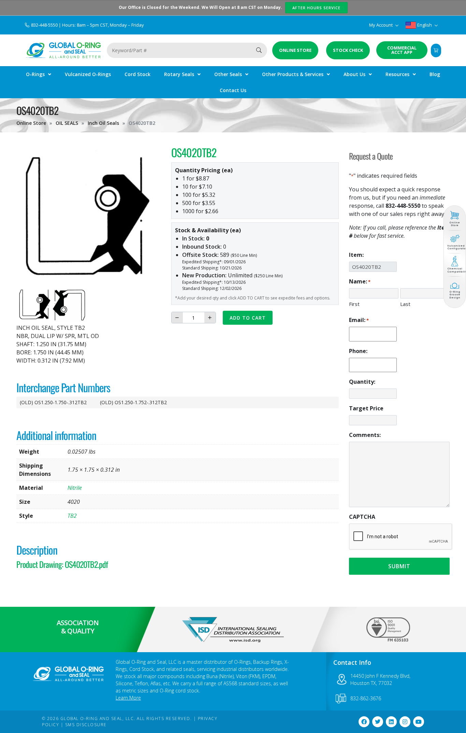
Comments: (365, 435)
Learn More (128, 697)
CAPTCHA (362, 517)
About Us (354, 74)
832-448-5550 (45, 25)
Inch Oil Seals (103, 123)
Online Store (31, 123)
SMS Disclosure (86, 725)
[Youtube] (418, 721)
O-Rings (35, 74)
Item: (356, 255)
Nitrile (75, 488)
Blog (434, 74)
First (354, 303)
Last (405, 303)
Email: (359, 320)
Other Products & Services (292, 74)
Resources (397, 74)
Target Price (366, 408)
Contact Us (233, 90)
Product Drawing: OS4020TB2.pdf (62, 564)
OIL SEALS (67, 123)
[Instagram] (404, 721)
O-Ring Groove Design (454, 294)
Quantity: (362, 381)
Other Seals (228, 74)
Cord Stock (137, 74)
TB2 (72, 515)
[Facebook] (364, 721)
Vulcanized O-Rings (88, 74)
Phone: (358, 351)
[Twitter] (377, 721)
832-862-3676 (365, 698)
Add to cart (248, 317)
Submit (399, 566)
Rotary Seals (179, 74)
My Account (381, 25)
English (424, 25)
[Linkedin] (391, 721)
